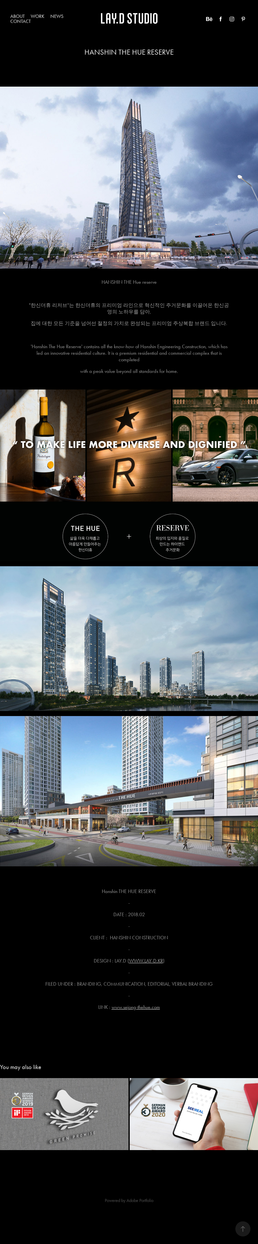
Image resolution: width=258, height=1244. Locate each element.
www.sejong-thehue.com (136, 1007)
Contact (20, 21)
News (56, 16)
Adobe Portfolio (139, 1200)
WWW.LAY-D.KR (146, 961)
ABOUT (17, 16)
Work (37, 16)
